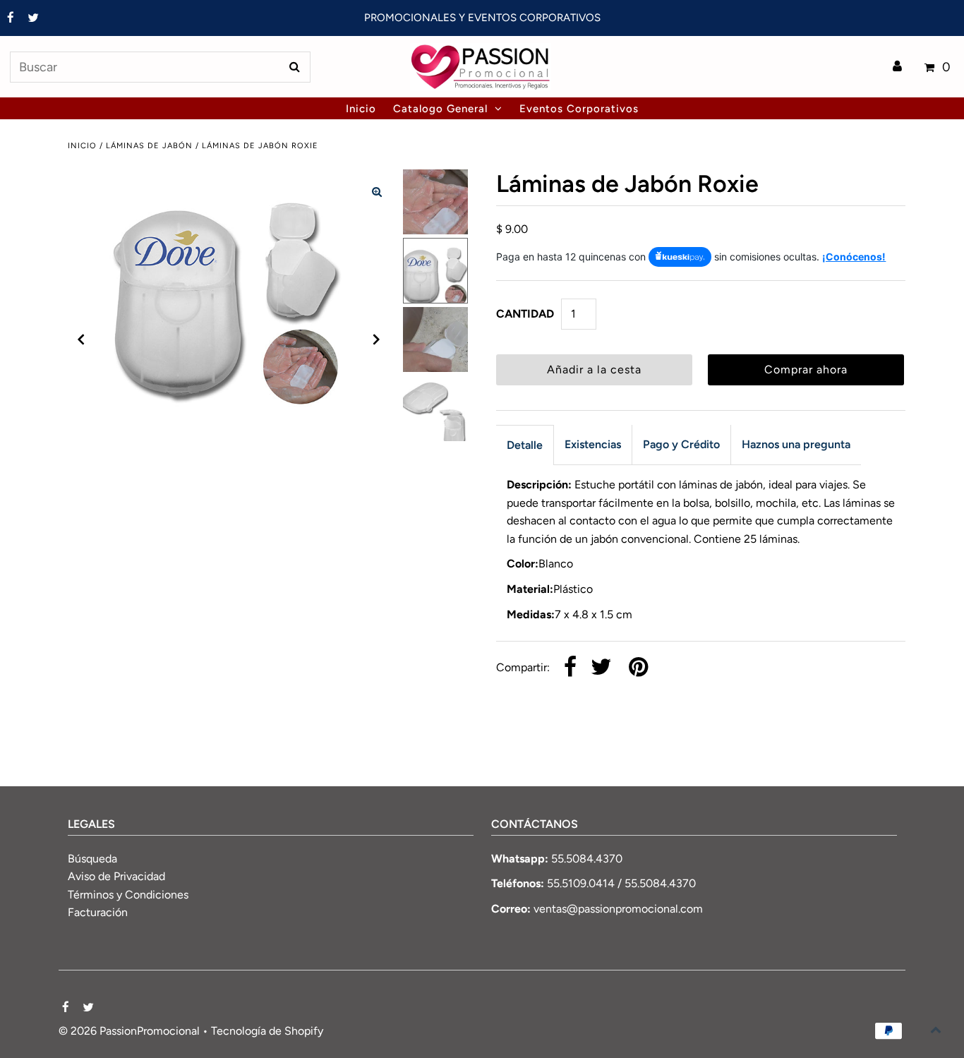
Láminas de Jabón (149, 145)
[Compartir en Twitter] (601, 668)
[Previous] (81, 339)
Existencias (593, 444)
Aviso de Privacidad (116, 876)
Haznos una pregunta (796, 444)
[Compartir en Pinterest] (638, 668)
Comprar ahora (806, 369)
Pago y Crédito (681, 444)
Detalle (525, 445)
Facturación (98, 912)
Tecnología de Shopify (267, 1031)
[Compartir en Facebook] (570, 668)
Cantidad (525, 313)
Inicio (82, 145)
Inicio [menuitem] (361, 108)
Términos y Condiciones (128, 894)
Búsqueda (92, 858)
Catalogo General (440, 108)
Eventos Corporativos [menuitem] (579, 108)
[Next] (376, 339)
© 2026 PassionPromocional (129, 1031)
